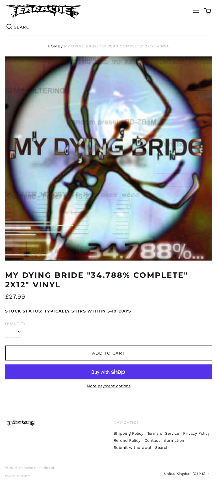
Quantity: (16, 324)
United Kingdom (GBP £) (185, 474)
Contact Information (164, 440)
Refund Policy (127, 440)
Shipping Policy (128, 433)
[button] (207, 11)
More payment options (109, 386)
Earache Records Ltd (36, 468)
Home (54, 46)
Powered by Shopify (17, 475)
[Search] (9, 27)
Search (162, 447)
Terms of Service (163, 433)
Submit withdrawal (132, 447)
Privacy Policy (196, 433)
